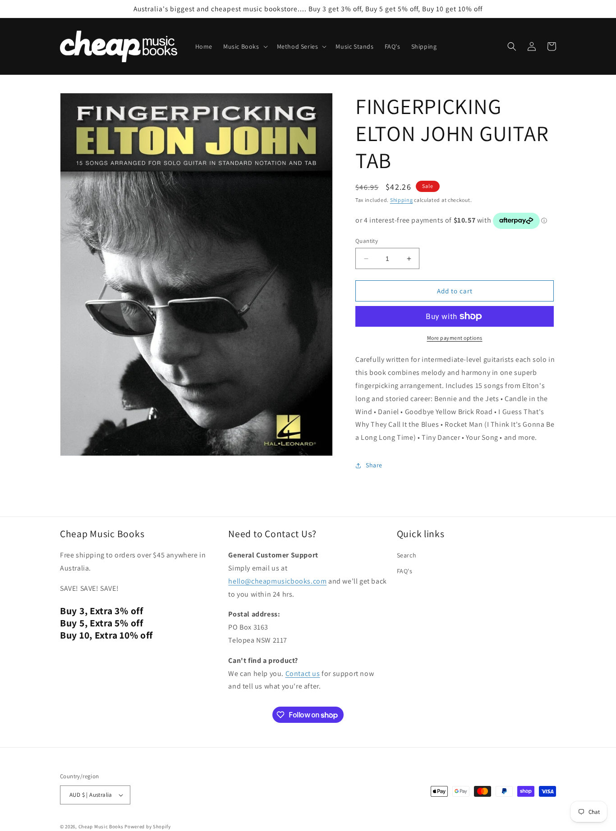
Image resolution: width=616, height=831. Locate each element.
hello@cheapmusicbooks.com (277, 581)
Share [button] (374, 465)
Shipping (401, 199)
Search (407, 555)
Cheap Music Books (101, 826)
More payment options (455, 337)
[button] (244, 46)
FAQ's (405, 571)
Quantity (366, 241)
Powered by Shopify (147, 826)
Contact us (302, 673)
